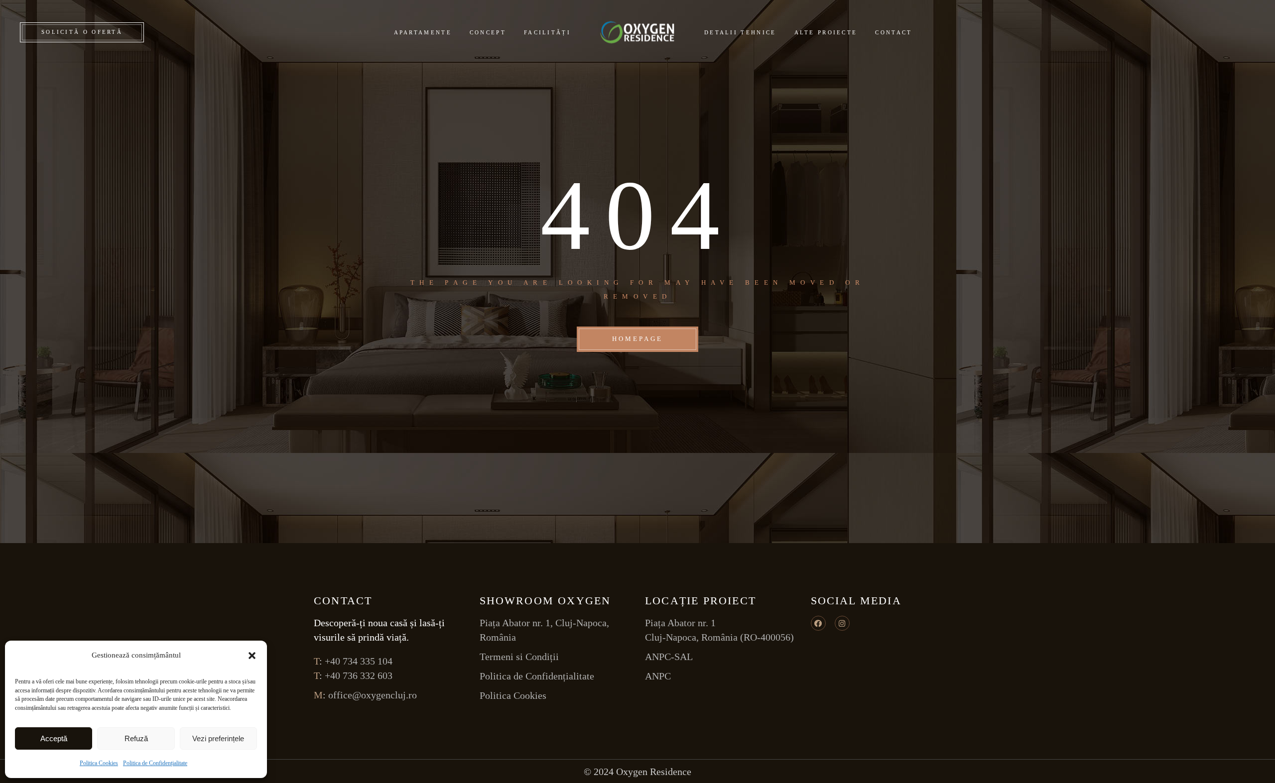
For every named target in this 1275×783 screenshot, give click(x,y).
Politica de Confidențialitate (155, 763)
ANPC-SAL (669, 656)
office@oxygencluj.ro (372, 694)
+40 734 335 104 (358, 661)
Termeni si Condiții (519, 656)
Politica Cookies (99, 763)
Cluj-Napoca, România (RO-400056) (719, 637)
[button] (252, 656)
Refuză (136, 738)
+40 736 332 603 (358, 675)
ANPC (658, 676)
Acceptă (53, 738)
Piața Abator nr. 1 (680, 622)
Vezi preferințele (218, 738)
